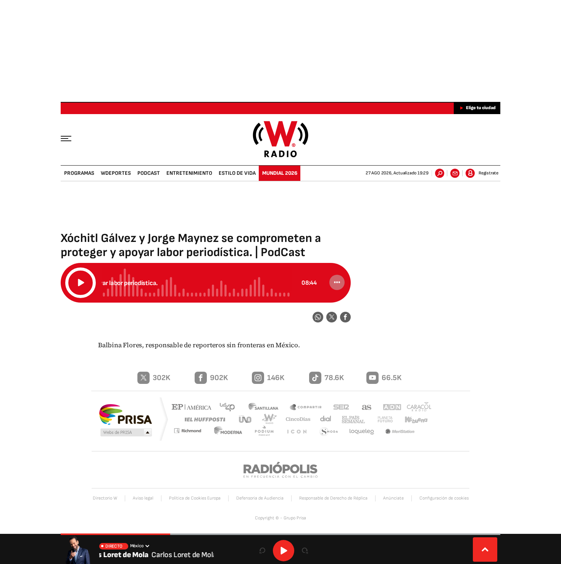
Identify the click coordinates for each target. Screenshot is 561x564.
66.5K (391, 377)
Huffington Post (203, 419)
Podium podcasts (267, 432)
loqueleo (362, 432)
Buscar (439, 173)
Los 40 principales (230, 408)
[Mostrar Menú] (71, 138)
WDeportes (116, 173)
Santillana (266, 408)
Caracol (416, 408)
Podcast (148, 173)
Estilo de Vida (237, 173)
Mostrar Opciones (337, 282)
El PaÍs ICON (298, 432)
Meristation (401, 432)
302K (161, 377)
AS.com (363, 408)
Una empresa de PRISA (125, 414)
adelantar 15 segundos (305, 550)
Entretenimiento (189, 173)
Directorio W (105, 498)
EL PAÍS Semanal (350, 419)
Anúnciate (393, 498)
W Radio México (281, 139)
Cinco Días (295, 419)
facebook (345, 317)
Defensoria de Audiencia (260, 498)
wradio (267, 419)
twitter (331, 317)
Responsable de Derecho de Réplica (333, 498)
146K (275, 377)
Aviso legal (143, 498)
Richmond (192, 432)
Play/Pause (80, 282)
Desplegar (485, 549)
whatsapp (318, 317)
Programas (79, 173)
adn (388, 408)
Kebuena (413, 419)
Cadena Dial (322, 419)
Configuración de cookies (444, 498)
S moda (329, 432)
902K (219, 377)
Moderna (233, 432)
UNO (246, 419)
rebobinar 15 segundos (262, 550)
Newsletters (454, 173)
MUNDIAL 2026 (279, 173)
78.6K (334, 377)
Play (283, 550)
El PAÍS (193, 408)
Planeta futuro (381, 419)
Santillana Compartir (306, 408)
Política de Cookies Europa (195, 498)
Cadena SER (338, 408)
